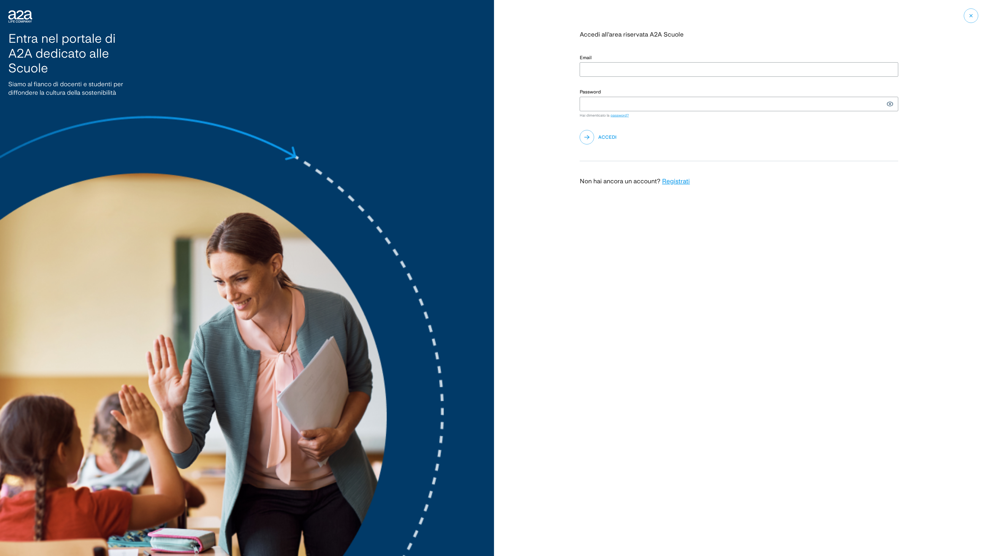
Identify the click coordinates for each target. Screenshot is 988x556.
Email (586, 57)
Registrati (676, 181)
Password (590, 91)
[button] (739, 137)
